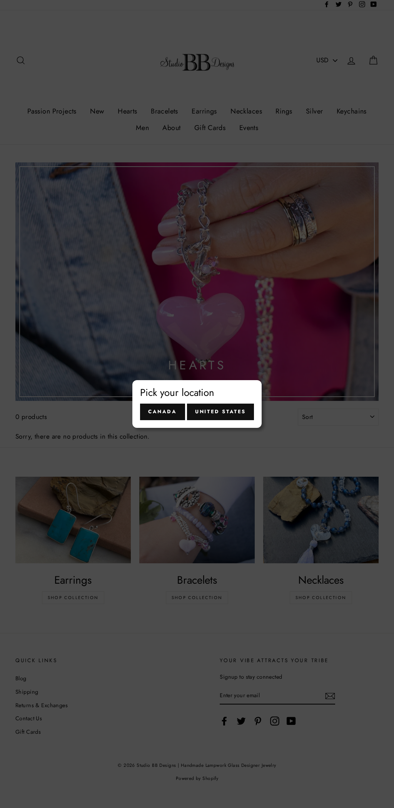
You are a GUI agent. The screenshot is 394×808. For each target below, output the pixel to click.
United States (220, 411)
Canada (162, 411)
